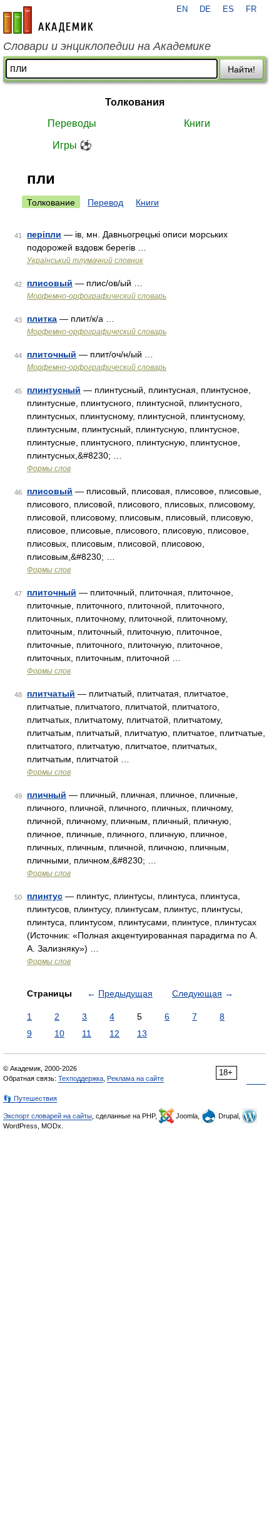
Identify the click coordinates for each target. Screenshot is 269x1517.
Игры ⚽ (72, 145)
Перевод (105, 202)
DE (205, 9)
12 (114, 1033)
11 (86, 1033)
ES (228, 9)
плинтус (45, 896)
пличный (46, 795)
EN (182, 9)
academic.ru (48, 20)
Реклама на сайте (135, 1078)
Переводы (72, 123)
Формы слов (49, 468)
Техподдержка (80, 1078)
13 (142, 1033)
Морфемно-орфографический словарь (96, 296)
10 (59, 1033)
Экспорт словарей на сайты (47, 1116)
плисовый (50, 283)
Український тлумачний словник (85, 260)
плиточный (51, 354)
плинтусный (54, 390)
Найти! (241, 69)
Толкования (135, 102)
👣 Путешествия (30, 1098)
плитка (42, 319)
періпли (44, 234)
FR (251, 9)
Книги (197, 123)
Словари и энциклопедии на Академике (107, 46)
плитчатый (51, 694)
